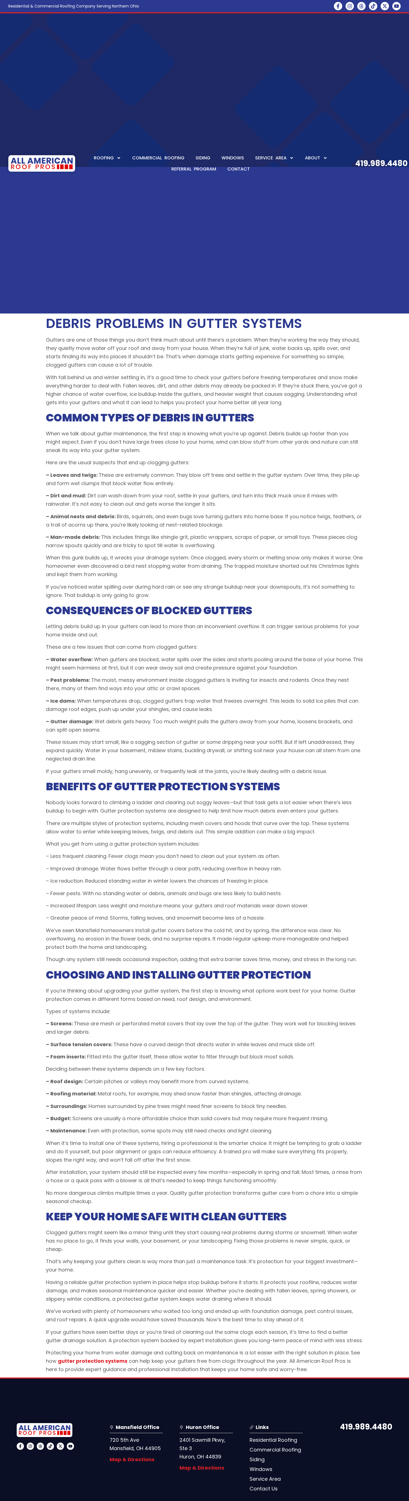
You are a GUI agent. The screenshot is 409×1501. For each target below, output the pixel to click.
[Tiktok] (373, 6)
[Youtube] (396, 6)
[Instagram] (350, 6)
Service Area (271, 158)
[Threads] (361, 6)
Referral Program (193, 169)
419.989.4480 (381, 163)
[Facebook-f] (338, 6)
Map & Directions (132, 1459)
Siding (203, 158)
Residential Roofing (273, 1439)
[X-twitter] (385, 6)
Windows (232, 158)
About (312, 158)
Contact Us (264, 1488)
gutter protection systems (92, 1360)
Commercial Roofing (158, 158)
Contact (238, 169)
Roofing (104, 158)
